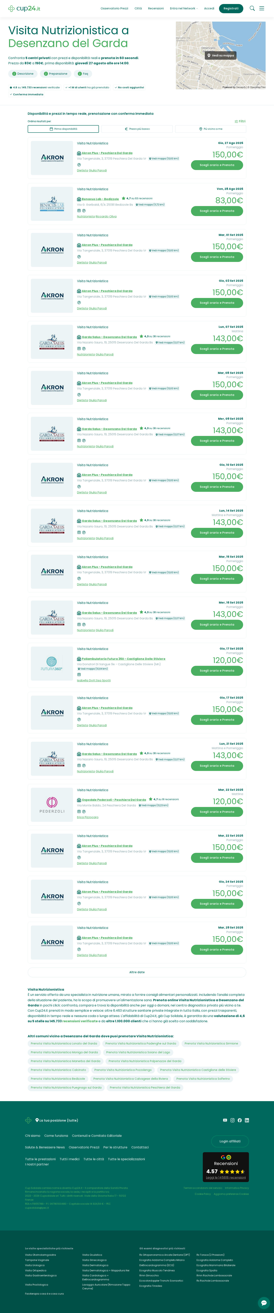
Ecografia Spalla (207, 1270)
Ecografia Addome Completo (215, 1260)
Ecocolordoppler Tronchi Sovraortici (161, 1280)
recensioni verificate (80, 1021)
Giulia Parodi (98, 170)
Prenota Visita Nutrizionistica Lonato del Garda (64, 1043)
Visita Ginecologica (94, 1260)
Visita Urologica (35, 1265)
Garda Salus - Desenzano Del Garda (109, 337)
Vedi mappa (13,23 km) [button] (154, 805)
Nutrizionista (86, 216)
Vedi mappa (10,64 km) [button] (94, 668)
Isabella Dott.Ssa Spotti (94, 680)
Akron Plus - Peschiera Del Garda (107, 153)
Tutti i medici (69, 1159)
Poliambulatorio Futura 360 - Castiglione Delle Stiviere (123, 659)
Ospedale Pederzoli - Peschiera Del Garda (114, 800)
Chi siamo (32, 1135)
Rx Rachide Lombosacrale (213, 1280)
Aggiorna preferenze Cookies (231, 1194)
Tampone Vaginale (37, 1260)
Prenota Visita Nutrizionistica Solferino (203, 1079)
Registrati (231, 8)
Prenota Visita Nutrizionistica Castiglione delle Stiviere (198, 1070)
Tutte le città (93, 1159)
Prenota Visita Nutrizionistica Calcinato (58, 1070)
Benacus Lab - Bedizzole (100, 199)
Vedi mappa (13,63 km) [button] (165, 158)
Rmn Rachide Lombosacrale (214, 1275)
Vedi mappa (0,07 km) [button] (171, 342)
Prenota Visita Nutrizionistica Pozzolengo (123, 1070)
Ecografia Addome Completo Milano (162, 1260)
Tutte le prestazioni (40, 1159)
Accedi (209, 8)
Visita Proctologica (36, 1284)
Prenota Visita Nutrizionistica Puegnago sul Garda (66, 1088)
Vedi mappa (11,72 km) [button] (151, 204)
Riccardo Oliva (106, 216)
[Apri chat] (264, 1303)
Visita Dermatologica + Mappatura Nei (105, 1270)
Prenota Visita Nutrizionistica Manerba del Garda (65, 1061)
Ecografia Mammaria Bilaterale (216, 1265)
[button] (262, 9)
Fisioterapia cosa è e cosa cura (44, 1293)
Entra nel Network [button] (183, 8)
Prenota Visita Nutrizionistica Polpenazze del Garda (145, 1061)
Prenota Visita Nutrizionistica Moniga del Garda (64, 1052)
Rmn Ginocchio (149, 1275)
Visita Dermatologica (95, 1265)
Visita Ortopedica (35, 1270)
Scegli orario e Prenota (217, 165)
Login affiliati (230, 1141)
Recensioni (156, 8)
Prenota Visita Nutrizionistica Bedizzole (58, 1079)
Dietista (82, 170)
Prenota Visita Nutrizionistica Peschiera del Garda (145, 1088)
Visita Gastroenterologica (41, 1275)
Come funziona (56, 1135)
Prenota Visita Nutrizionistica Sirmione (211, 1043)
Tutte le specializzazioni (126, 1159)
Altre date (137, 972)
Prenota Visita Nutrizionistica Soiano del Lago (138, 1052)
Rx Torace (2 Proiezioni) (210, 1255)
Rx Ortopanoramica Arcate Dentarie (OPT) (164, 1255)
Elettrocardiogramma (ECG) (156, 1265)
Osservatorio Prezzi (114, 8)
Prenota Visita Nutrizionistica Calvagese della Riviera (130, 1079)
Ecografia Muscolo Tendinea (157, 1270)
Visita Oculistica (92, 1255)
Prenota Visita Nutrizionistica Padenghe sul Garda (141, 1043)
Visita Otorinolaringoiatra (40, 1255)
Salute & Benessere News (45, 1147)
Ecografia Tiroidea (150, 1286)
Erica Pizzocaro (87, 817)
